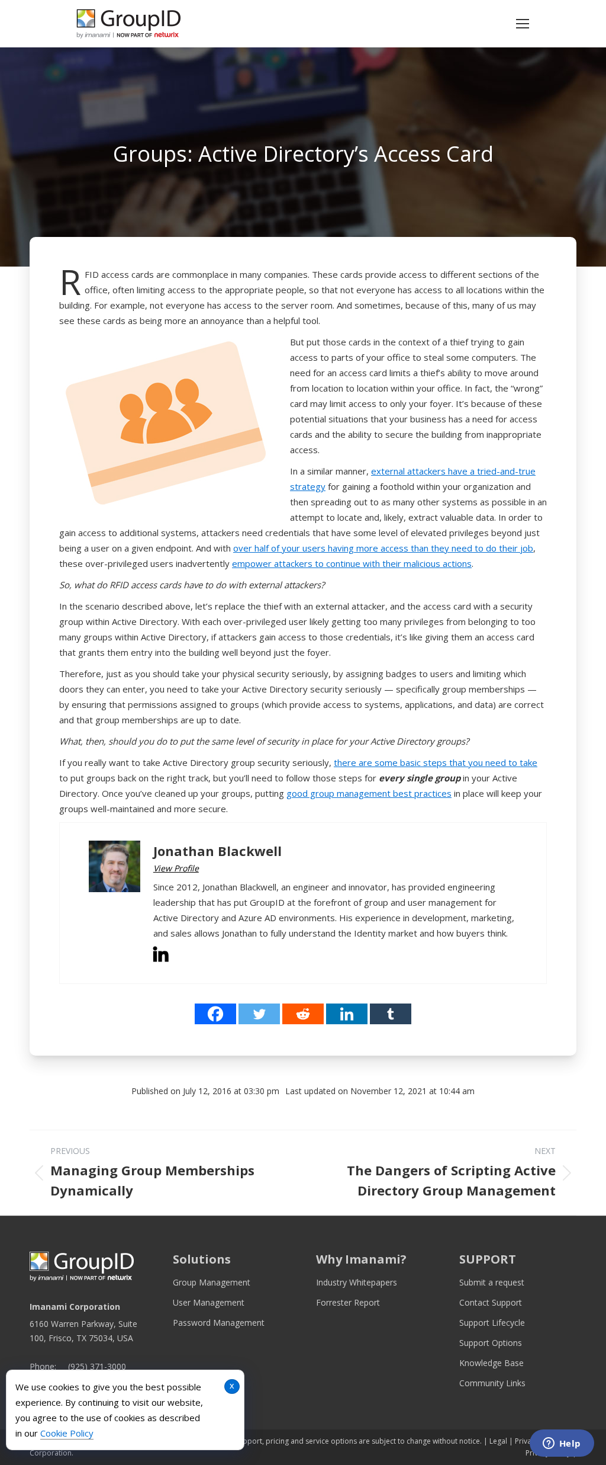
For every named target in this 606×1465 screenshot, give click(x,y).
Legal (498, 1441)
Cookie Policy (67, 1433)
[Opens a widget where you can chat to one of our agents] (561, 1444)
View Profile (176, 868)
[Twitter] (259, 1014)
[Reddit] (303, 1014)
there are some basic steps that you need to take (435, 762)
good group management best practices (369, 793)
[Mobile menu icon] (522, 24)
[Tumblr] (390, 1014)
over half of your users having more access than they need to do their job (383, 548)
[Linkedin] (347, 1014)
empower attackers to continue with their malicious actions (352, 563)
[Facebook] (215, 1014)
